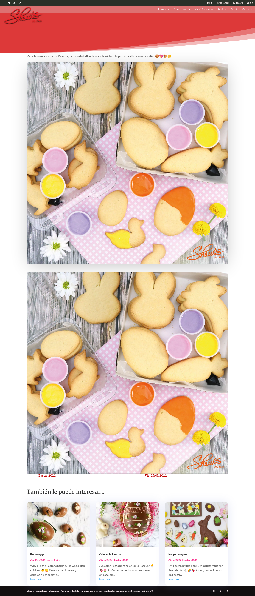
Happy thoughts (177, 554)
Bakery (162, 9)
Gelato (234, 9)
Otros (245, 9)
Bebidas (222, 9)
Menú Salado (202, 9)
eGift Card (238, 2)
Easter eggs (37, 554)
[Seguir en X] (14, 3)
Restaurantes (222, 2)
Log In (250, 2)
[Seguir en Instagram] (8, 3)
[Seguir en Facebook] (3, 3)
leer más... (36, 579)
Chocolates (180, 9)
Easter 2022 (47, 475)
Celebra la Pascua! (110, 554)
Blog (209, 2)
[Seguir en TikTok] (20, 3)
